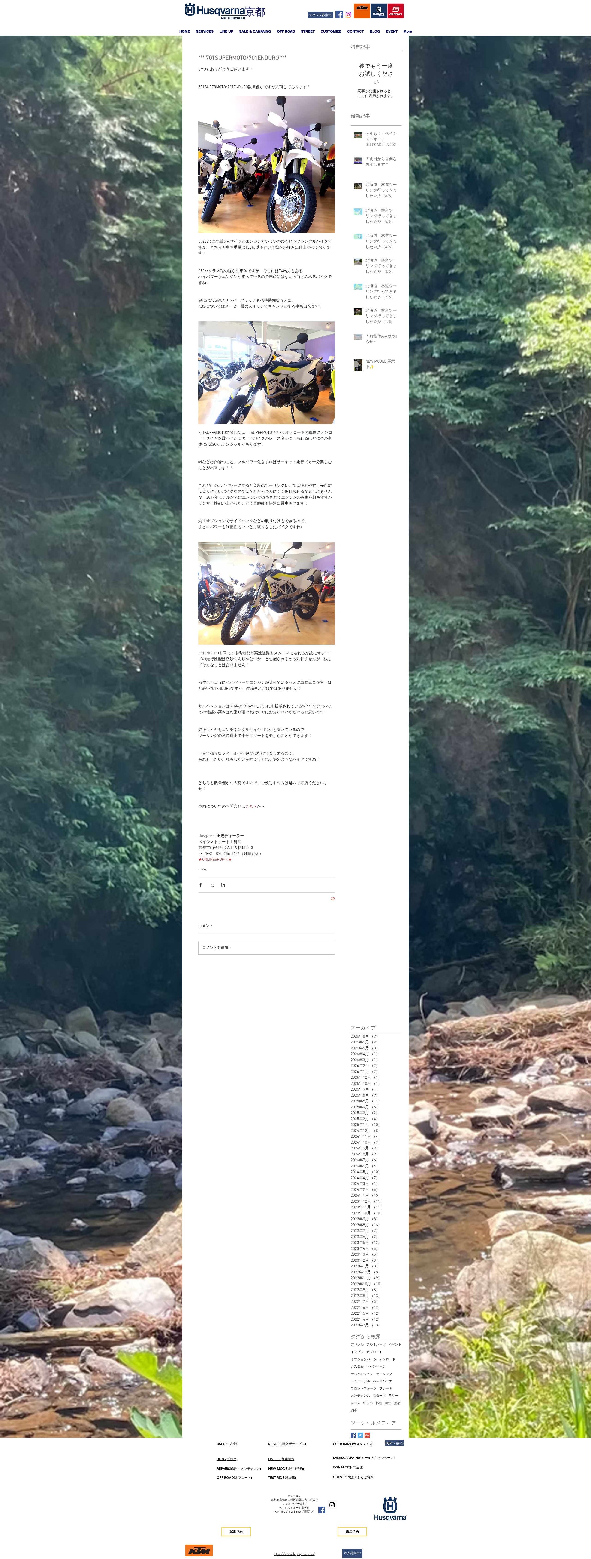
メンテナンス (360, 1396)
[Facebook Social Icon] (339, 14)
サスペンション (362, 1374)
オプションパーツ (364, 1360)
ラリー (393, 1396)
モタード (379, 1396)
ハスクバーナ (382, 1381)
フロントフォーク (364, 1389)
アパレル (357, 1345)
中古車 (368, 1403)
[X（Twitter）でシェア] (212, 885)
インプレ (357, 1352)
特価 (388, 1403)
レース (355, 1403)
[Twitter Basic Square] (360, 1435)
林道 (379, 1403)
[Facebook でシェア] (200, 885)
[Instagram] (348, 14)
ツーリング (384, 1374)
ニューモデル (360, 1381)
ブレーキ (385, 1389)
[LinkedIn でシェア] (223, 885)
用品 (397, 1403)
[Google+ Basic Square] (367, 1435)
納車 (354, 1411)
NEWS (202, 870)
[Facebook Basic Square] (353, 1435)
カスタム (357, 1367)
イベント (395, 1345)
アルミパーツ (376, 1345)
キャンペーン (376, 1367)
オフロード (374, 1352)
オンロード (387, 1360)
